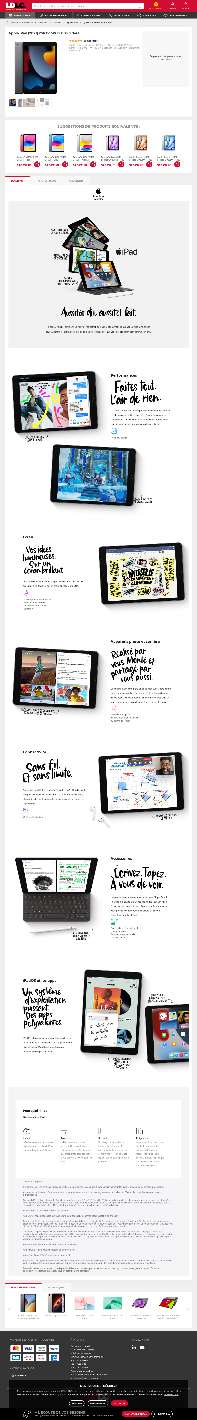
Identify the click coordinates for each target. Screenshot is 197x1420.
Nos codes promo (79, 1367)
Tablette (56, 22)
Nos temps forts (78, 1364)
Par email (20, 1375)
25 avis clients (90, 40)
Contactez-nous (136, 1414)
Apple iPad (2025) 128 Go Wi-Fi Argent (83, 158)
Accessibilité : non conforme (84, 1378)
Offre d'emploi (95, 1357)
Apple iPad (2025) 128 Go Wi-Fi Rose (27, 158)
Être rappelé (162, 1413)
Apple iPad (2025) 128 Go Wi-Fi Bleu (55, 158)
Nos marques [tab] (56, 1287)
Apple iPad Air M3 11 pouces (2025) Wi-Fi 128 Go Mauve (112, 158)
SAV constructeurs (79, 1360)
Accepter (119, 1403)
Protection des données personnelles (89, 1374)
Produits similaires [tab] (23, 1287)
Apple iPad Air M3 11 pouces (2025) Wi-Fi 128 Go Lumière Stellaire (140, 158)
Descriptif (17, 180)
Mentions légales (85, 1349)
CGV (72, 1349)
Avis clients (76, 180)
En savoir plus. (171, 1395)
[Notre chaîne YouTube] (142, 1349)
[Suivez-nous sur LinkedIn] (134, 1348)
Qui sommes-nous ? (80, 1346)
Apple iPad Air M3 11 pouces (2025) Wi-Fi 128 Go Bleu (168, 158)
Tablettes (42, 22)
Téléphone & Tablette (21, 22)
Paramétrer (97, 1403)
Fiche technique (46, 180)
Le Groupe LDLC (78, 1357)
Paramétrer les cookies (81, 1371)
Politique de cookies (80, 1353)
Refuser (77, 1403)
